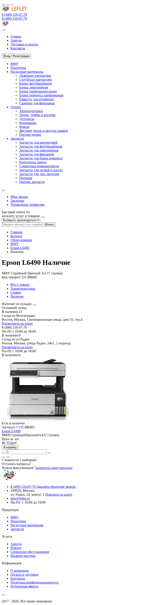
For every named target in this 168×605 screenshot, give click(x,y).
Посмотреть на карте (17, 323)
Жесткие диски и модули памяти (43, 131)
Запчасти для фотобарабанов (40, 146)
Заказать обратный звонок (56, 486)
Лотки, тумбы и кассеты (37, 115)
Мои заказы (19, 197)
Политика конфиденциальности (34, 582)
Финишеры (27, 123)
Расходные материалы (27, 525)
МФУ (14, 244)
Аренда (16, 544)
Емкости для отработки (36, 99)
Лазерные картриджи (35, 75)
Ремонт (15, 548)
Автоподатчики (31, 111)
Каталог (16, 236)
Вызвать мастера (22, 556)
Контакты (17, 578)
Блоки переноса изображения (41, 95)
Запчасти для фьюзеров (36, 154)
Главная (16, 232)
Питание (25, 178)
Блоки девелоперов (33, 87)
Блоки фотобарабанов (35, 83)
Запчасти (17, 529)
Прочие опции (30, 134)
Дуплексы (26, 119)
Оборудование (21, 240)
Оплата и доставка (24, 574)
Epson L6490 (19, 248)
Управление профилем (27, 204)
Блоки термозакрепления (38, 91)
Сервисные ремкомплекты (39, 166)
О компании (19, 570)
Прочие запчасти (32, 182)
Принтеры (18, 521)
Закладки (17, 200)
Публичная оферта (24, 586)
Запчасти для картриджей (38, 142)
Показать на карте (58, 494)
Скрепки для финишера (37, 103)
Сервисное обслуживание (29, 552)
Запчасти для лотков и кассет (41, 170)
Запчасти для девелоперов (38, 150)
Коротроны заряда (32, 162)
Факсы (24, 127)
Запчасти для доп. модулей (39, 174)
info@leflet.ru (20, 498)
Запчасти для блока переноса (41, 158)
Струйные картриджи (35, 79)
